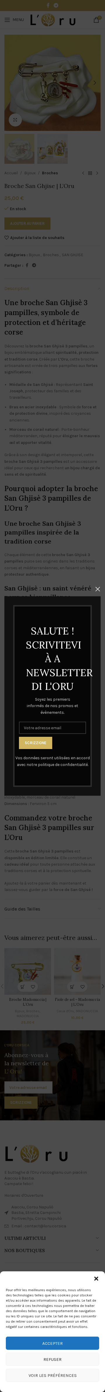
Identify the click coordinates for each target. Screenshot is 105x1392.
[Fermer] (97, 589)
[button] (96, 1279)
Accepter (52, 1343)
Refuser (52, 1359)
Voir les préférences (53, 1375)
